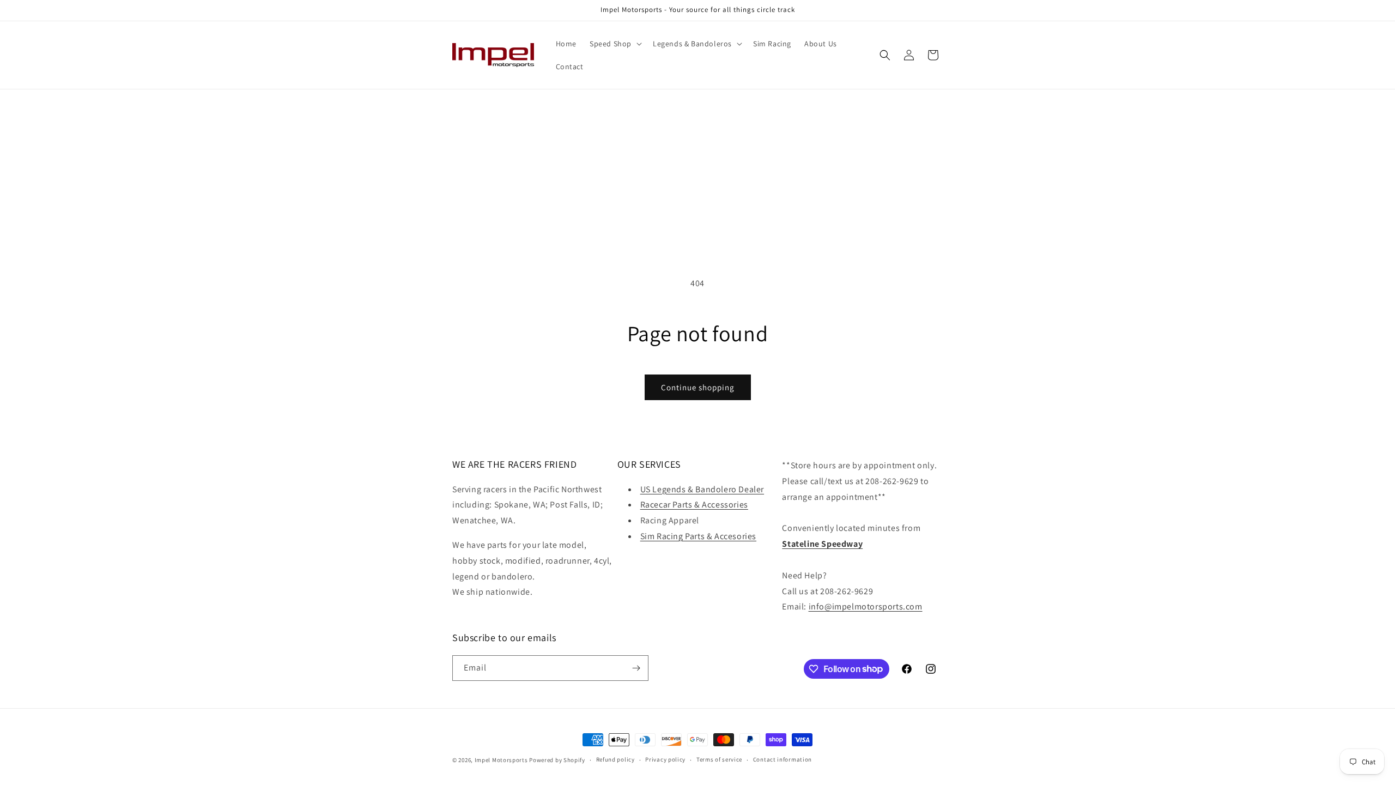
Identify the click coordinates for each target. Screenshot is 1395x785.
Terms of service (719, 759)
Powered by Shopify (557, 760)
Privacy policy (665, 759)
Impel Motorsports (501, 760)
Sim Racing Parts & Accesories (698, 536)
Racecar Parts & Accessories (694, 504)
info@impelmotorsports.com (866, 606)
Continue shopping (698, 387)
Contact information (782, 759)
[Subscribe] (636, 668)
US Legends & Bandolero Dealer (702, 489)
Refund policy (615, 759)
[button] (614, 43)
